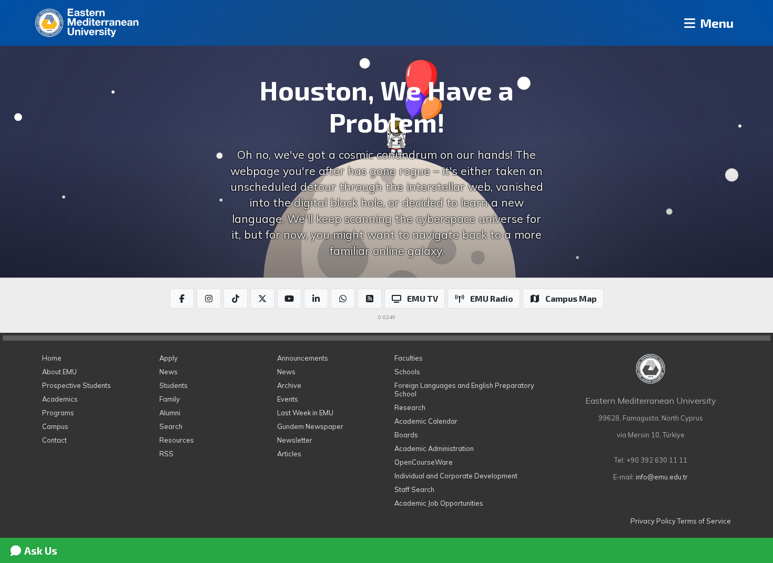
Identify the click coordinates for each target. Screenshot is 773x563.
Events (287, 399)
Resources (176, 440)
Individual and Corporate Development (455, 476)
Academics (60, 399)
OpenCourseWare (423, 462)
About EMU (59, 371)
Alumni (169, 412)
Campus (55, 426)
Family (169, 399)
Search (170, 426)
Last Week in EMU (305, 412)
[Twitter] (262, 299)
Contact (54, 440)
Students (173, 385)
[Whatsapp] (343, 299)
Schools (407, 371)
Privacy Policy (653, 521)
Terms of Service (704, 521)
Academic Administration (434, 448)
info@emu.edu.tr (662, 477)
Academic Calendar (425, 421)
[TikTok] (235, 299)
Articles (289, 453)
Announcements (302, 358)
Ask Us (39, 550)
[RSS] (370, 299)
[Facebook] (182, 299)
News (168, 371)
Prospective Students (76, 385)
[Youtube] (289, 299)
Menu (715, 22)
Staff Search (414, 489)
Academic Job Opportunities (438, 503)
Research (409, 407)
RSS (166, 453)
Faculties (408, 358)
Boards (406, 435)
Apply (168, 358)
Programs (58, 412)
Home (52, 358)
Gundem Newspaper (310, 426)
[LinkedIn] (316, 299)
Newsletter (294, 440)
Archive (289, 385)
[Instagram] (209, 299)
